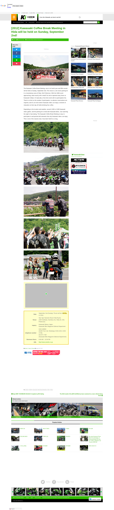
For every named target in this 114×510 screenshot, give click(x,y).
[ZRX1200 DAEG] (15, 438)
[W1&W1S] (61, 438)
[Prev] (12, 491)
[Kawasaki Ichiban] (27, 17)
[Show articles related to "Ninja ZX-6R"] (19, 492)
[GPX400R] (61, 448)
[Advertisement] (46, 370)
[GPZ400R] (38, 448)
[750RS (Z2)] (38, 438)
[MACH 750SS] (38, 430)
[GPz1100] (84, 430)
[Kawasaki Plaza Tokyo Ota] (78, 81)
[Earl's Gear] (78, 173)
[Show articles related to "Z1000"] (82, 492)
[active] (78, 162)
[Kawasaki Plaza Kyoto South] (95, 68)
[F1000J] (61, 430)
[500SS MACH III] (84, 448)
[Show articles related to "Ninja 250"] (57, 492)
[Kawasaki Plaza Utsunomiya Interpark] (78, 53)
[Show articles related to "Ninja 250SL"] (69, 492)
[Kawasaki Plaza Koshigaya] (95, 95)
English (13, 508)
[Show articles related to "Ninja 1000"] (32, 492)
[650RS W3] (15, 430)
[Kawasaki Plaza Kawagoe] (78, 68)
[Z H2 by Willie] (15, 448)
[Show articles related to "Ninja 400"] (44, 492)
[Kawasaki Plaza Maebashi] (95, 53)
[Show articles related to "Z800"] (94, 492)
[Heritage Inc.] (95, 499)
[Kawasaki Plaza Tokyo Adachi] (95, 81)
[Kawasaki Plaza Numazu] (78, 95)
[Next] (101, 491)
